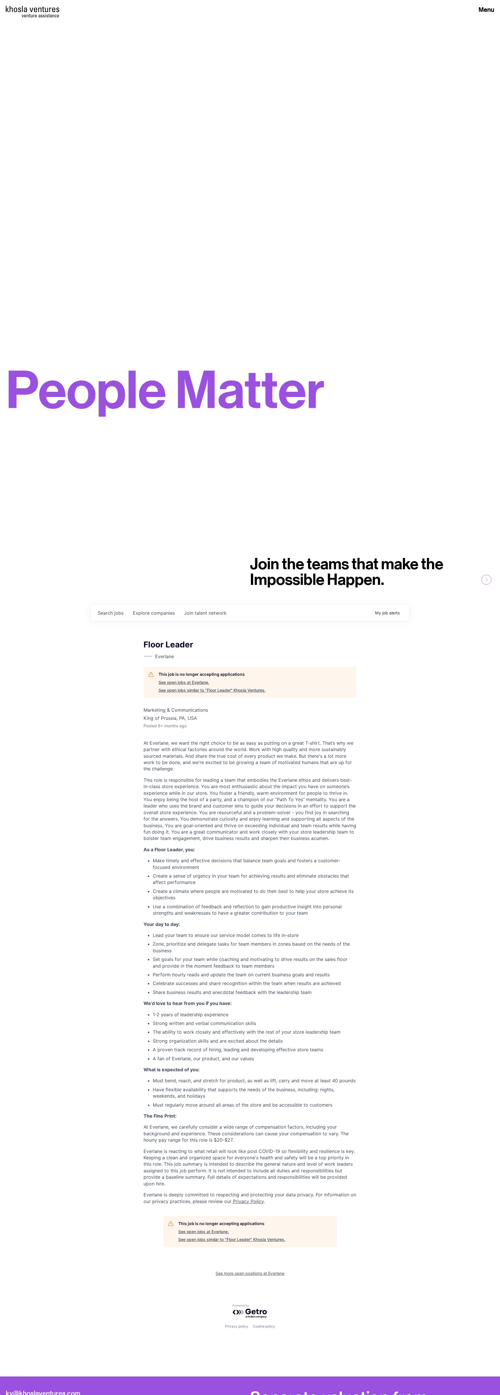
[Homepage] (32, 9)
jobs (111, 613)
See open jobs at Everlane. (184, 682)
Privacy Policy (247, 1201)
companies (154, 613)
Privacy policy (236, 1326)
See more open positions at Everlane (250, 1273)
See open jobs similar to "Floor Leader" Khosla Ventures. (212, 690)
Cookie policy (264, 1326)
